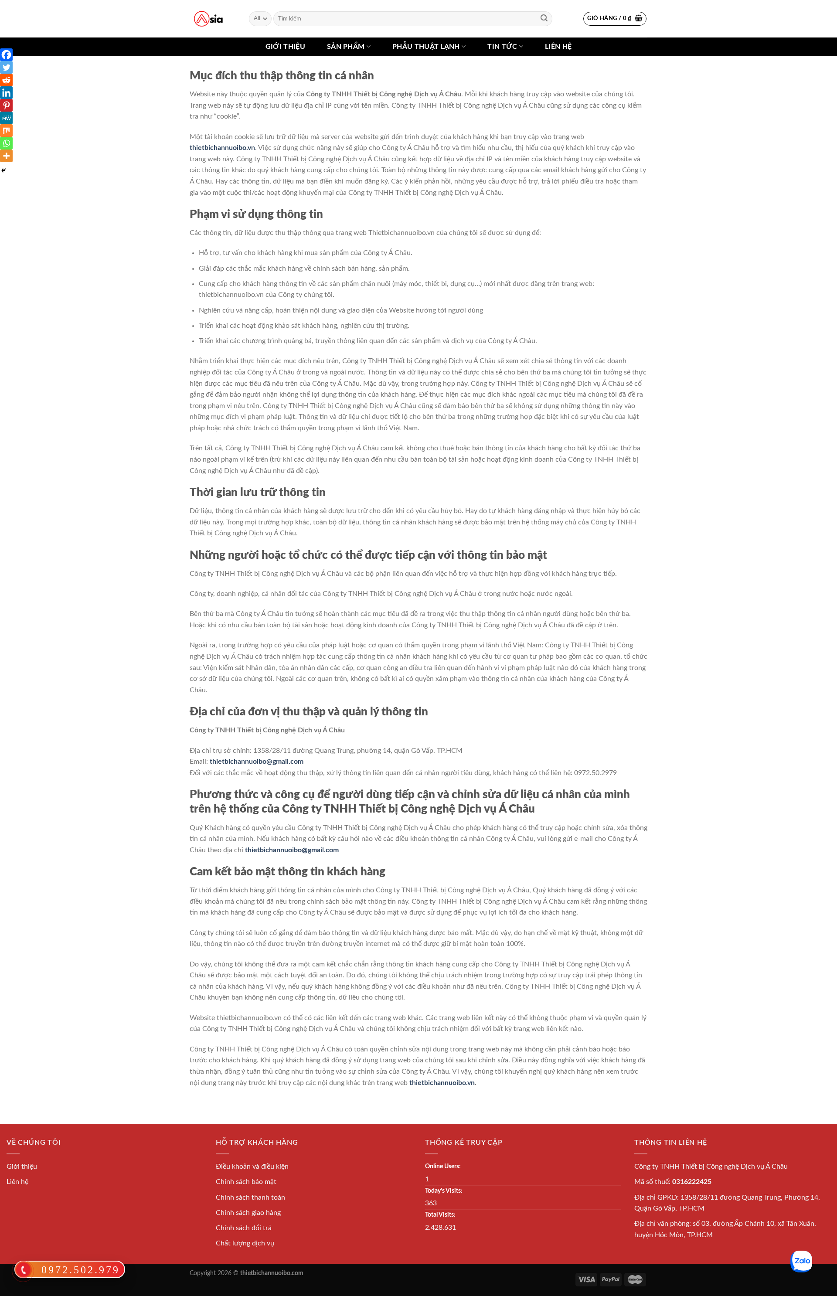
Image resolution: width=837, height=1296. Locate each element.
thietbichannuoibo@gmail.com (256, 761)
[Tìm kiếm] (544, 18)
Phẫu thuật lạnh (426, 46)
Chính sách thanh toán (250, 1197)
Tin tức (502, 46)
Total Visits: (440, 1214)
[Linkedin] (6, 92)
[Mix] (6, 130)
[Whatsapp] (6, 143)
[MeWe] (6, 118)
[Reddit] (6, 80)
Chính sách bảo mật (246, 1181)
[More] (6, 156)
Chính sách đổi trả (244, 1228)
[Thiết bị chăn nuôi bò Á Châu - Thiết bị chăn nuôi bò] (208, 18)
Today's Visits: (444, 1190)
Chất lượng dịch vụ (245, 1243)
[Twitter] (6, 67)
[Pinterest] (6, 105)
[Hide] (3, 170)
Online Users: (443, 1166)
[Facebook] (6, 54)
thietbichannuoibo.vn (222, 147)
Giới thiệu (285, 46)
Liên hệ (558, 46)
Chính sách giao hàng (248, 1212)
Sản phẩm (346, 46)
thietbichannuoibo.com (271, 1273)
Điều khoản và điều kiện (252, 1166)
